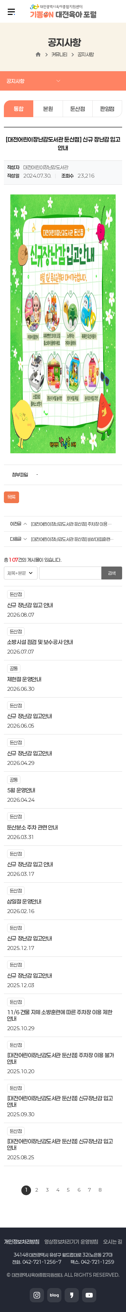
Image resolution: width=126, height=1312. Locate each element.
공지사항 (86, 54)
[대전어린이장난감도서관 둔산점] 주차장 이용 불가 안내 (72, 524)
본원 (48, 108)
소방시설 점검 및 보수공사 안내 (40, 642)
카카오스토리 (72, 1295)
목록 (11, 497)
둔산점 (77, 108)
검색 (112, 573)
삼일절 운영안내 (24, 901)
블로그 (54, 1295)
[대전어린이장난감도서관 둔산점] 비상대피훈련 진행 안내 (72, 539)
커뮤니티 (59, 54)
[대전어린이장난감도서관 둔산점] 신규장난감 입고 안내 (60, 1101)
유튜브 (89, 1295)
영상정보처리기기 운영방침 (71, 1241)
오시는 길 (112, 1241)
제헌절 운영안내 (24, 679)
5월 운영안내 (21, 790)
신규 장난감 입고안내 (29, 716)
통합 (18, 108)
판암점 (107, 108)
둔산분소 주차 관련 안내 (32, 827)
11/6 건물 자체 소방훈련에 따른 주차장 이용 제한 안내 (59, 1015)
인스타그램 (37, 1295)
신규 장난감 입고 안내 (30, 605)
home (38, 54)
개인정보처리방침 (21, 1241)
